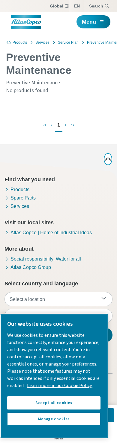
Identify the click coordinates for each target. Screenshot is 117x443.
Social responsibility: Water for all (45, 258)
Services (42, 42)
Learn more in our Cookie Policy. (59, 385)
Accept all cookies (53, 403)
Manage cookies (54, 419)
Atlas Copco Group (30, 267)
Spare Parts (23, 197)
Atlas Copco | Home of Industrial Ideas (51, 232)
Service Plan (68, 42)
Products (20, 42)
